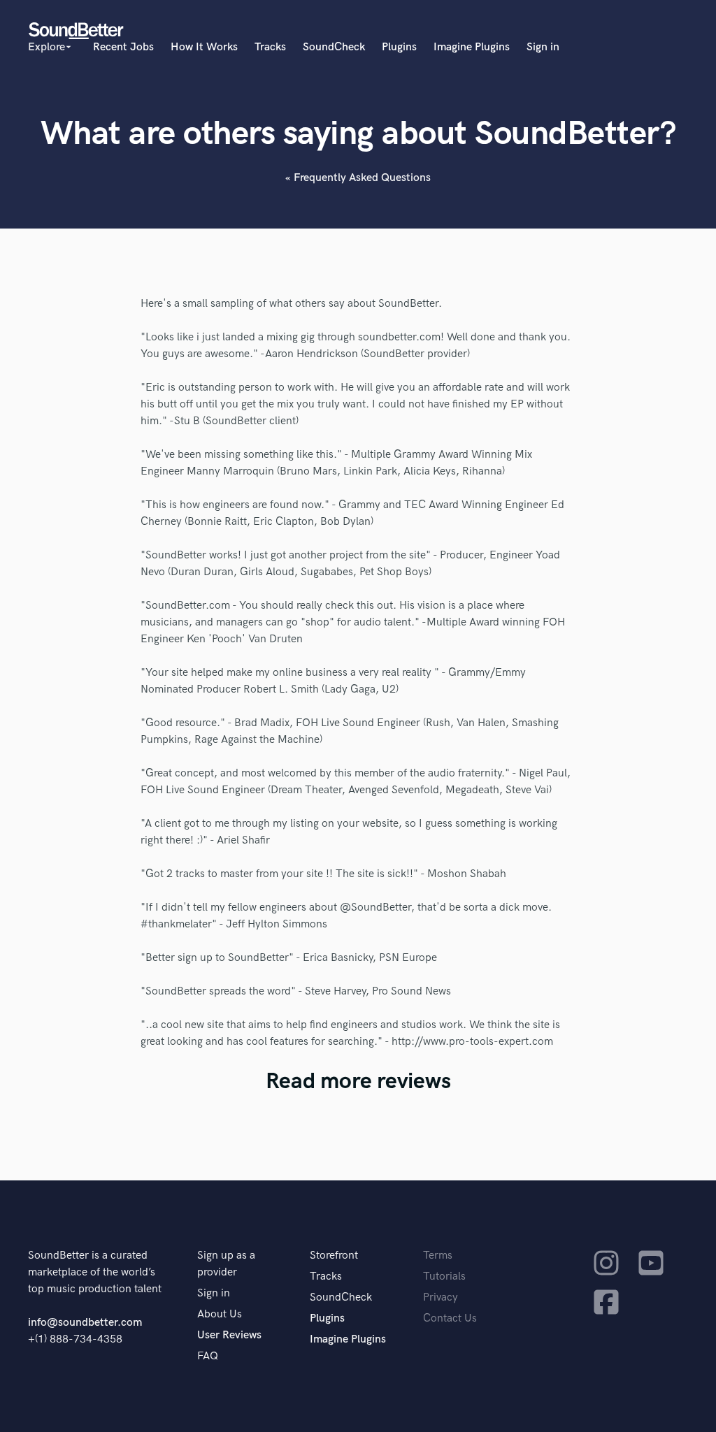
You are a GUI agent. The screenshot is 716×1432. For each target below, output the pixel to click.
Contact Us (450, 1318)
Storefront (334, 1255)
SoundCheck (334, 47)
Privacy (440, 1297)
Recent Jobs (123, 47)
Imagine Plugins (472, 47)
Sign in (543, 47)
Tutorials (444, 1276)
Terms (437, 1255)
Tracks (270, 47)
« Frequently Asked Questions (358, 178)
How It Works (204, 47)
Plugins (399, 47)
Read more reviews (358, 1081)
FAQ (207, 1356)
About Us (219, 1314)
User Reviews (229, 1335)
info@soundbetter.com (85, 1322)
